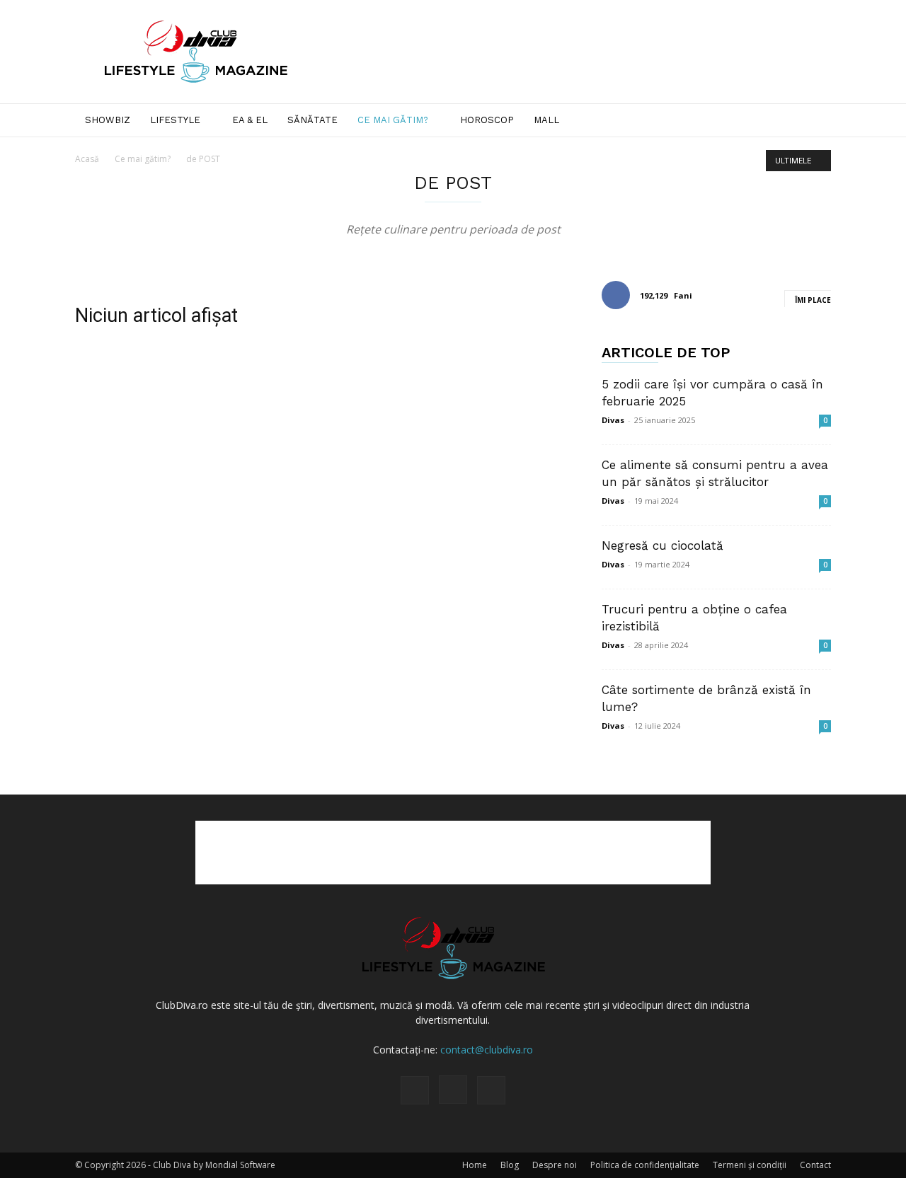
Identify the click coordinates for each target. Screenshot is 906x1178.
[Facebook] (415, 1090)
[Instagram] (453, 1089)
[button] (814, 121)
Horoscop (487, 120)
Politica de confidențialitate (644, 1165)
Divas (613, 420)
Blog (509, 1165)
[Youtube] (491, 1090)
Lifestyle (175, 120)
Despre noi (554, 1165)
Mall (546, 120)
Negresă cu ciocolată (662, 545)
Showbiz (107, 120)
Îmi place (813, 300)
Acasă (87, 159)
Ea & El (250, 120)
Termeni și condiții (749, 1165)
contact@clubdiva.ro (486, 1049)
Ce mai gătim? (392, 120)
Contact (815, 1165)
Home (474, 1165)
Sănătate (312, 120)
